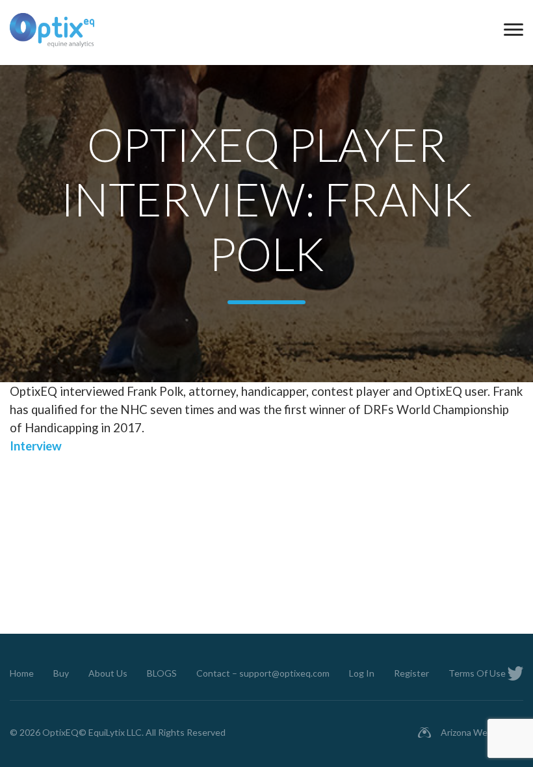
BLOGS (162, 673)
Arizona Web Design (482, 732)
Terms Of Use (477, 673)
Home (22, 673)
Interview (36, 446)
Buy (61, 673)
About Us (107, 673)
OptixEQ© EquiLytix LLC (92, 732)
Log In (361, 673)
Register (411, 673)
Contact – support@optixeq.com (263, 673)
